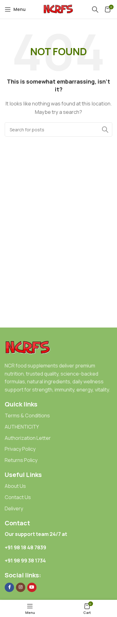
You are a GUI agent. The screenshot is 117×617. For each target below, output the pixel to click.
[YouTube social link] (32, 587)
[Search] (95, 9)
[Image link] (28, 347)
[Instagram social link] (20, 587)
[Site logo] (58, 9)
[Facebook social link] (9, 587)
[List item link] (58, 416)
